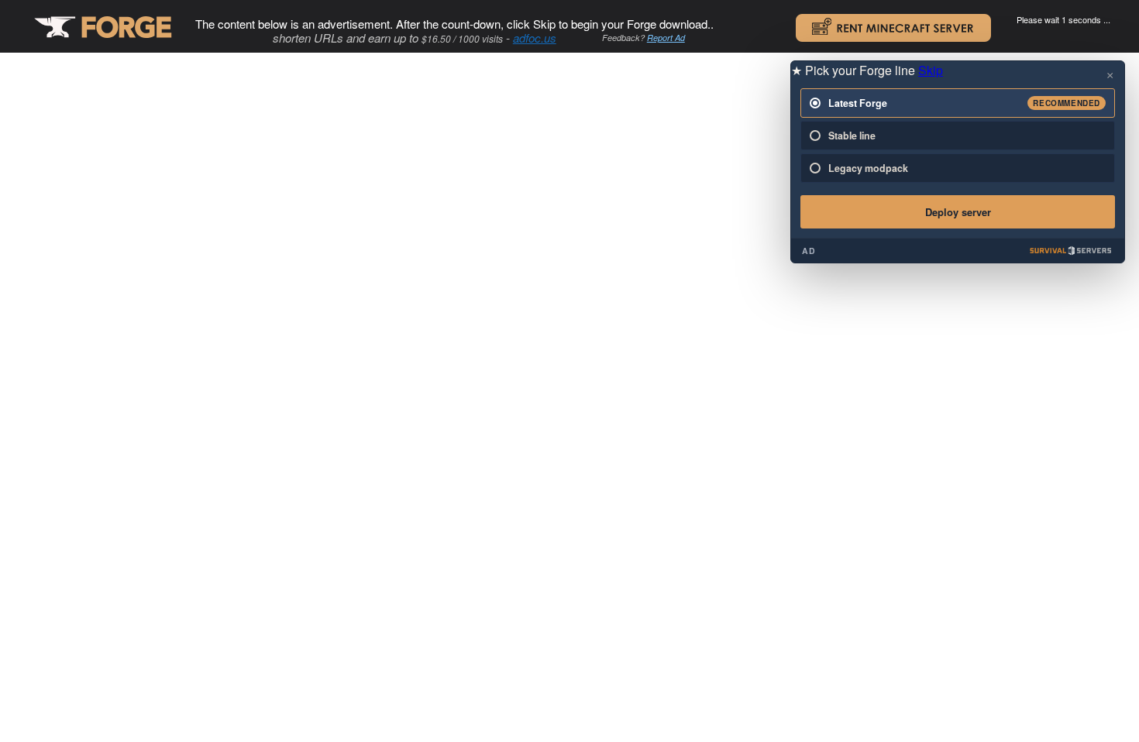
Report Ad (666, 37)
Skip (930, 70)
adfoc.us (534, 37)
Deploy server (958, 211)
